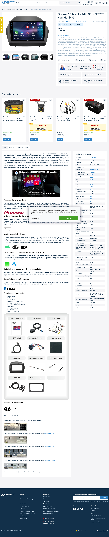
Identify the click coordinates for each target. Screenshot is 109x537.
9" (91, 167)
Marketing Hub (101, 530)
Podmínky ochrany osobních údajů (98, 518)
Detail (60, 139)
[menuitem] (18, 3)
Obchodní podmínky (96, 515)
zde (41, 214)
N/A (91, 198)
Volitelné (92, 172)
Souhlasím (68, 218)
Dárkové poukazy (95, 508)
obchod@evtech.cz (88, 4)
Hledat (79, 3)
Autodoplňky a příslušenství (27, 513)
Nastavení (35, 218)
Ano (91, 174)
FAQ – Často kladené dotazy (51, 511)
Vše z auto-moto (24, 506)
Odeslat (104, 498)
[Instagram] (78, 509)
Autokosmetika (24, 516)
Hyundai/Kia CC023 (49, 446)
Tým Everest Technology (26, 499)
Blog (21, 496)
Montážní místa (47, 504)
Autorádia (93, 157)
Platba (92, 513)
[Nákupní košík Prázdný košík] (107, 3)
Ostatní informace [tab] (23, 147)
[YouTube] (81, 509)
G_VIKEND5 (41, 128)
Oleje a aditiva (23, 518)
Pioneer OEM (94, 169)
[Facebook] (74, 509)
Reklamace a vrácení (49, 508)
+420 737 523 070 (88, 1)
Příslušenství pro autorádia (27, 511)
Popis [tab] (5, 147)
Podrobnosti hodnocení (81, 21)
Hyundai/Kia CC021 (49, 433)
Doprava (93, 510)
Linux (91, 196)
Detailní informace (63, 35)
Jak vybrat (46, 501)
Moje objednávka (48, 513)
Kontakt (45, 499)
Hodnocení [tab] (12, 147)
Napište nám (46, 496)
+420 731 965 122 (88, 3)
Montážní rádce (47, 506)
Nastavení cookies (95, 522)
